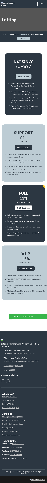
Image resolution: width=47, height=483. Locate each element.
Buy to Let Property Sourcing (13, 420)
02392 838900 (16, 447)
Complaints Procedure (11, 435)
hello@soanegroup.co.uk (13, 365)
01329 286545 (15, 451)
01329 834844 (16, 454)
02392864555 (9, 370)
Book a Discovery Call (10, 408)
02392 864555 (21, 458)
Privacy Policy (7, 427)
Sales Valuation (8, 400)
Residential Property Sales (12, 424)
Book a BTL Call (8, 404)
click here (23, 38)
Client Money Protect (10, 431)
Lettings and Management (12, 416)
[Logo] (9, 5)
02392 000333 (18, 444)
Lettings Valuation (9, 397)
